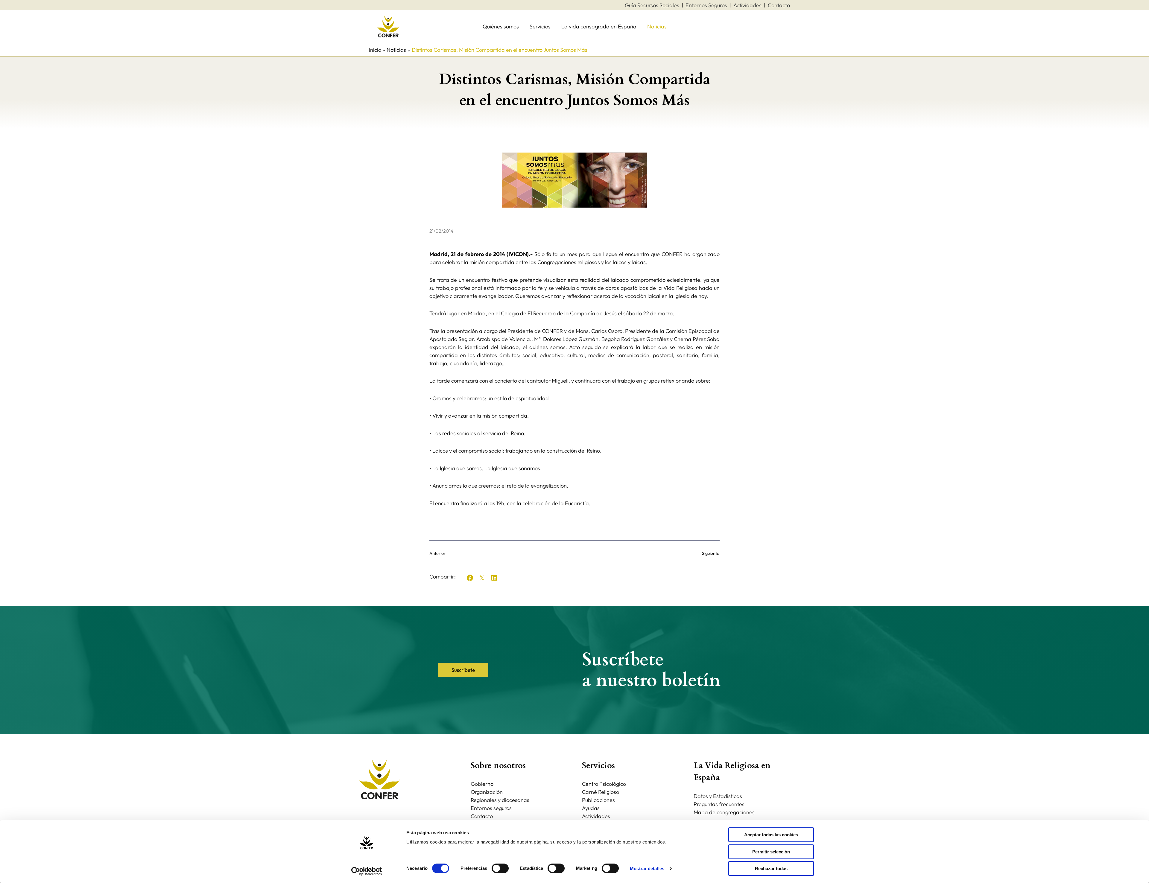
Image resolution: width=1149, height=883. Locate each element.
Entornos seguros (491, 808)
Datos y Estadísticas (718, 796)
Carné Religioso (600, 791)
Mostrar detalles (647, 868)
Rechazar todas (771, 868)
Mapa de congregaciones (724, 812)
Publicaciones (598, 800)
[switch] (500, 868)
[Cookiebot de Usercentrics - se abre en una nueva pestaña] (367, 871)
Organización (487, 791)
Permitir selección (771, 851)
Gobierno (482, 783)
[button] (470, 578)
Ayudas (591, 808)
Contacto (482, 816)
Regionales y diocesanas (500, 800)
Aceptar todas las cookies (771, 834)
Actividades (596, 816)
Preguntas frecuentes (719, 804)
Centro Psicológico (604, 783)
